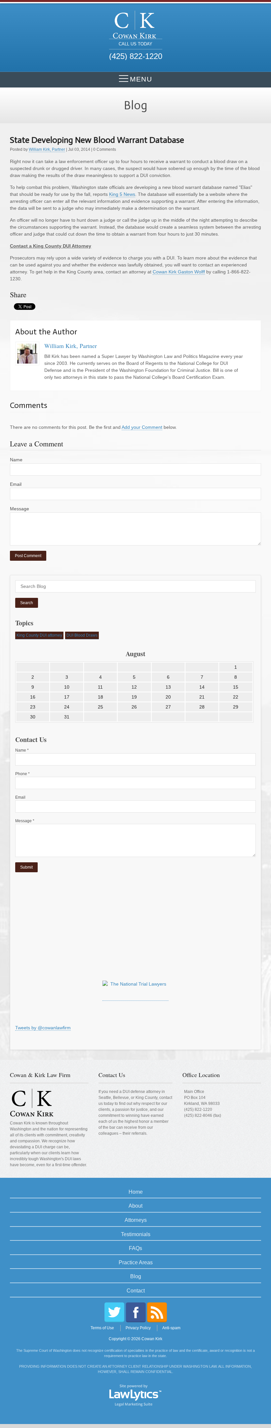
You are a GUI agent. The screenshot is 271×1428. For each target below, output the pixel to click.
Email (15, 484)
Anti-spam (171, 1328)
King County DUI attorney (39, 635)
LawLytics (135, 1395)
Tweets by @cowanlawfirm (43, 1027)
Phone (22, 773)
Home (136, 1192)
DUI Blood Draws (81, 635)
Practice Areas (136, 1262)
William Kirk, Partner (47, 149)
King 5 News (122, 194)
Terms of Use (102, 1328)
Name (16, 459)
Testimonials (135, 1234)
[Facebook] (136, 1312)
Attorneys (136, 1220)
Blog (135, 1276)
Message (19, 508)
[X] (114, 1312)
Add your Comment (142, 427)
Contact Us (111, 1075)
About (135, 1206)
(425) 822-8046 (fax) (202, 1115)
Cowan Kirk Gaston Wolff (179, 271)
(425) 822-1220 (198, 1109)
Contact (136, 1290)
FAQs (135, 1248)
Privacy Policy (138, 1328)
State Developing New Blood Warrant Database (97, 140)
